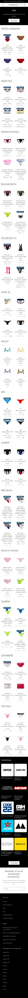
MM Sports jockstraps (17, 834)
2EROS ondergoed (10, 28)
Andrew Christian (10, 131)
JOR (3, 391)
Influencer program (8, 918)
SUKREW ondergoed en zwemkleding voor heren (7, 853)
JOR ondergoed (5, 834)
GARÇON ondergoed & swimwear (20, 816)
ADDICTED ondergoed (17, 778)
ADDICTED (6, 80)
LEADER (5, 442)
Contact (5, 901)
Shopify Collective (7, 915)
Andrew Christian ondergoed (6, 797)
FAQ (4, 911)
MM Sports (6, 490)
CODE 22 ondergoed (7, 816)
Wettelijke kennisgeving (9, 936)
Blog (4, 908)
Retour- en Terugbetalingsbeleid (11, 933)
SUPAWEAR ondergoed (17, 852)
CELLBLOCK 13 (8, 237)
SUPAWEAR (7, 655)
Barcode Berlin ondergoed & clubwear (18, 797)
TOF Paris (6, 706)
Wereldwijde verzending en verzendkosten (10, 928)
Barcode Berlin (8, 183)
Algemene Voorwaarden (9, 939)
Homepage (14, 20)
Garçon (5, 341)
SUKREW (5, 601)
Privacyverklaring (7, 943)
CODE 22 (5, 291)
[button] (3, 5)
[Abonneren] (23, 889)
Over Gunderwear (7, 904)
